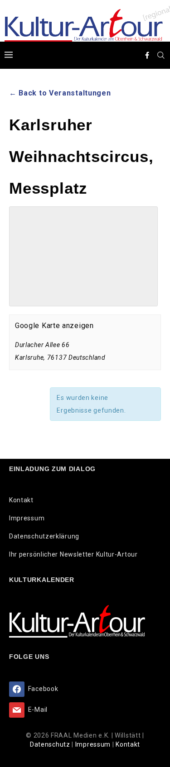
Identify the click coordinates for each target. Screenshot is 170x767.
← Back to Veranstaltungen (60, 93)
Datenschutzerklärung (44, 536)
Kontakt (21, 500)
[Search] (160, 55)
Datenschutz (51, 744)
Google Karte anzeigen (54, 325)
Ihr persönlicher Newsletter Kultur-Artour (73, 554)
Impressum (26, 518)
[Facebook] (147, 55)
